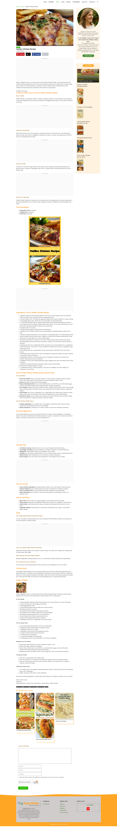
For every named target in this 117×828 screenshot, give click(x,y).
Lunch (62, 2)
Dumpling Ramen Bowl (84, 138)
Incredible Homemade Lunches (24, 730)
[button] (97, 2)
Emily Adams (21, 50)
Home (45, 2)
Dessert (68, 2)
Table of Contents (22, 91)
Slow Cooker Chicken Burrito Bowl (83, 156)
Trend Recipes (76, 2)
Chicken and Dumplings (61, 721)
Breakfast (51, 2)
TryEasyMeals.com (55, 824)
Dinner (57, 2)
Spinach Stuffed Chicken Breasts (43, 739)
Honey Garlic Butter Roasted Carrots (83, 122)
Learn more (88, 56)
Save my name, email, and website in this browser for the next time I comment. (42, 777)
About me (84, 2)
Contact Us (92, 2)
